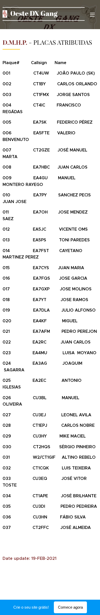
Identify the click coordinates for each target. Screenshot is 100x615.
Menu (92, 14)
